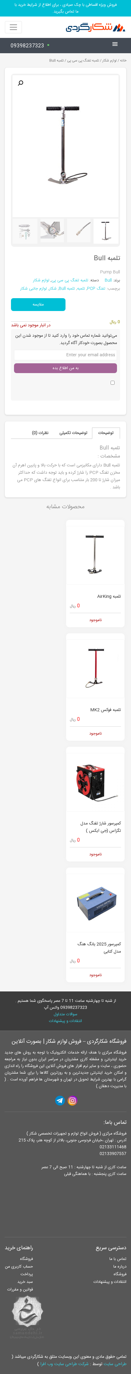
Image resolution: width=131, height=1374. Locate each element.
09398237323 (27, 46)
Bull (109, 280)
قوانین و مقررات (20, 1289)
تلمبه (81, 288)
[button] (20, 83)
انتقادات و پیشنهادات (65, 1021)
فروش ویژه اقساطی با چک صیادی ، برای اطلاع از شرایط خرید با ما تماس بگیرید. (66, 8)
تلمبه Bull (67, 288)
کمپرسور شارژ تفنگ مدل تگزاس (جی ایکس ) (100, 827)
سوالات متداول (65, 1014)
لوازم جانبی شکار (33, 288)
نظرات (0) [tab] (40, 433)
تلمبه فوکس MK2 (105, 710)
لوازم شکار (109, 61)
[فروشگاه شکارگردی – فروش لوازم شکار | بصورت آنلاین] (94, 27)
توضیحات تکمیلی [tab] (73, 433)
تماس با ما (117, 1259)
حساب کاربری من (19, 1266)
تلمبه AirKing (109, 596)
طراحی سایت (115, 1364)
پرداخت (26, 1274)
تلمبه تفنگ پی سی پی (83, 61)
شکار (53, 288)
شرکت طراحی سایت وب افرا (64, 1364)
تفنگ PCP (96, 288)
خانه (123, 61)
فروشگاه (120, 1274)
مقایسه (38, 304)
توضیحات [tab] (106, 433)
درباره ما (119, 1266)
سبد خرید (25, 1282)
